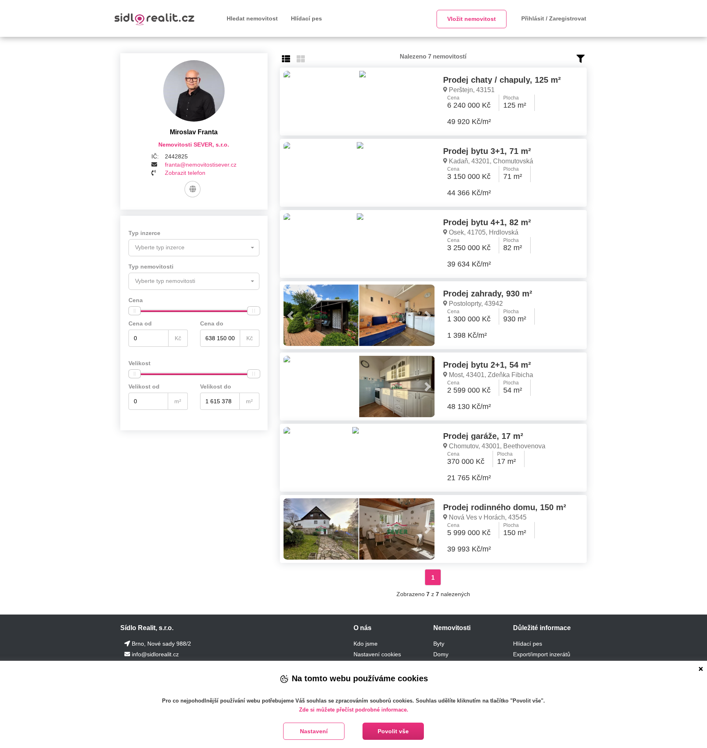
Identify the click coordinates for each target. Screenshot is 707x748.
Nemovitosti (452, 627)
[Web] (192, 189)
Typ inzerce (144, 233)
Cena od (140, 323)
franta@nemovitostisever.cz (200, 164)
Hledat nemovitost (252, 18)
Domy (440, 654)
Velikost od (144, 386)
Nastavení (314, 731)
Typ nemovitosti (150, 266)
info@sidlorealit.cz (155, 654)
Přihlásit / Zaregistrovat (553, 18)
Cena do (211, 323)
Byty (438, 643)
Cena (135, 300)
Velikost (139, 363)
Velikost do (215, 386)
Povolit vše (393, 731)
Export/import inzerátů (541, 654)
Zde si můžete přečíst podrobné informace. (353, 710)
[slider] (134, 310)
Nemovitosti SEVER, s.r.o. (193, 144)
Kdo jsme (366, 643)
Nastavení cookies (377, 654)
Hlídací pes (306, 18)
